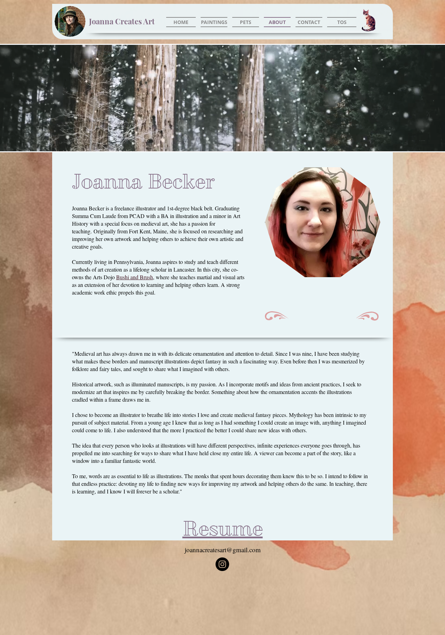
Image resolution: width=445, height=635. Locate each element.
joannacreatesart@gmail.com (223, 549)
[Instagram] (222, 564)
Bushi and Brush (134, 277)
